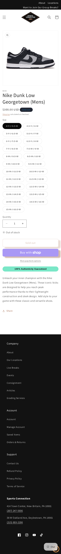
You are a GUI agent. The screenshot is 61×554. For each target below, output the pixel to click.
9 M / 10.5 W (14, 164)
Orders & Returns (16, 442)
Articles (11, 390)
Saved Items (13, 434)
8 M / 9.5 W (14, 157)
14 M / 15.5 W (15, 202)
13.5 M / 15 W (38, 195)
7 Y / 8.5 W (14, 149)
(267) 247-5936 (15, 510)
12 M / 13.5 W (15, 187)
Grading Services (16, 398)
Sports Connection (24, 551)
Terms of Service (16, 486)
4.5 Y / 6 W (34, 126)
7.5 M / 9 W (35, 149)
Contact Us (13, 463)
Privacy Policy (14, 478)
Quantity (7, 216)
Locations (53, 2)
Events (10, 375)
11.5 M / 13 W (38, 179)
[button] (4, 17)
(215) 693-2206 (15, 522)
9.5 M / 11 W (36, 164)
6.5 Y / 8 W (34, 141)
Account (11, 419)
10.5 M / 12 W (38, 172)
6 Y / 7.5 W (14, 141)
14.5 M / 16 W (38, 202)
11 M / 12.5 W (15, 179)
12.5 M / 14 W (38, 187)
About (42, 2)
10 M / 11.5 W (15, 172)
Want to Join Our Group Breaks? (40, 7)
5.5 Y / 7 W (34, 134)
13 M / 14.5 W (15, 195)
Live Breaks (13, 367)
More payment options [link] (30, 260)
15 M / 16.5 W (15, 210)
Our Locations (14, 359)
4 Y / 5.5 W (14, 126)
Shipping (6, 114)
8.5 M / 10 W (35, 157)
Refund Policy (14, 470)
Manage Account (16, 427)
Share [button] (9, 310)
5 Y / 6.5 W (14, 134)
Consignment (14, 382)
